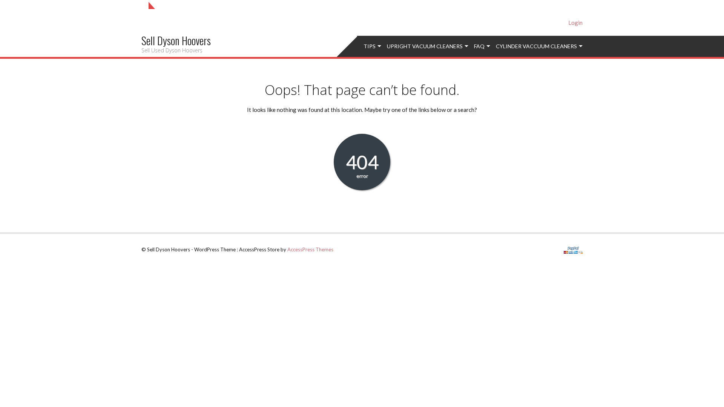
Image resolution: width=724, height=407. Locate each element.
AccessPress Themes (310, 249)
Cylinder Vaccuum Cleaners (536, 46)
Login (575, 22)
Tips (370, 46)
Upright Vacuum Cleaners (425, 46)
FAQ (479, 46)
